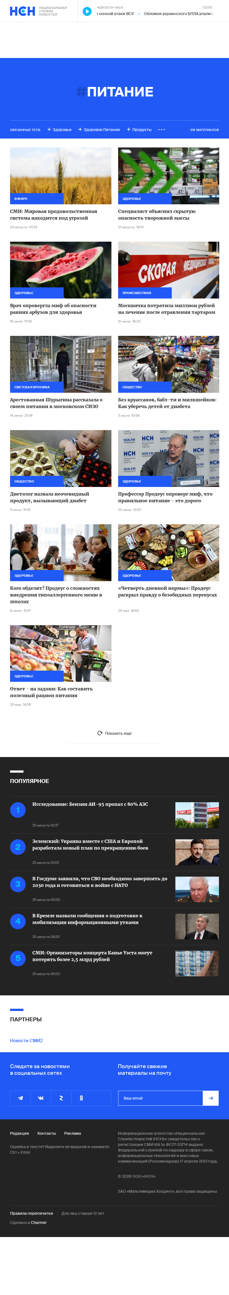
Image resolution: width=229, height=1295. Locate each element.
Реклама (72, 1133)
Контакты (46, 1133)
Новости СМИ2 (26, 1041)
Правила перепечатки (31, 1213)
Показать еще (118, 733)
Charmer (39, 1222)
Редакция (19, 1133)
